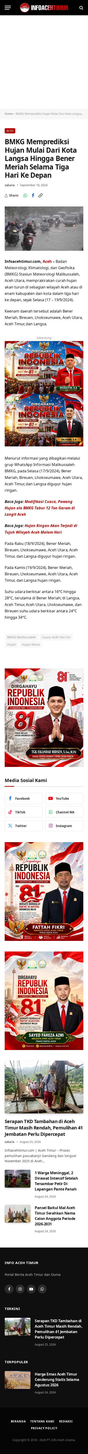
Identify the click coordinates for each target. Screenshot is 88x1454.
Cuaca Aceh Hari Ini (56, 637)
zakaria (10, 185)
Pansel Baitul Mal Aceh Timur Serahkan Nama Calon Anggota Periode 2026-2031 (55, 1216)
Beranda (18, 1421)
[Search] (80, 7)
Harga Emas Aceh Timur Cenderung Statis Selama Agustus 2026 (57, 1380)
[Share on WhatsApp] (25, 195)
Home (9, 114)
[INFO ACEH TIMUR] (44, 7)
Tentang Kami (42, 1421)
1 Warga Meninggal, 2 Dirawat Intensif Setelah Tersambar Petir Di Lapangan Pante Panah (56, 1181)
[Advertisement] (44, 62)
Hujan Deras (31, 644)
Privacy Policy (44, 1428)
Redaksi (66, 1421)
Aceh (10, 130)
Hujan (11, 644)
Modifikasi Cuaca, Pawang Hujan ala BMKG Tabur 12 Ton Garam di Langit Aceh (40, 508)
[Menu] (8, 7)
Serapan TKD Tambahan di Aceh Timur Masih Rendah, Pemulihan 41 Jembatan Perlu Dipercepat (44, 1127)
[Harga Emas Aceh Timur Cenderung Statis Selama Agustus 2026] (18, 1380)
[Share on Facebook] (32, 195)
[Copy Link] (40, 195)
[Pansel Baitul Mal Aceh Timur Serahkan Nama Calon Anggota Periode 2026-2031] (18, 1214)
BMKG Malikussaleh (21, 637)
